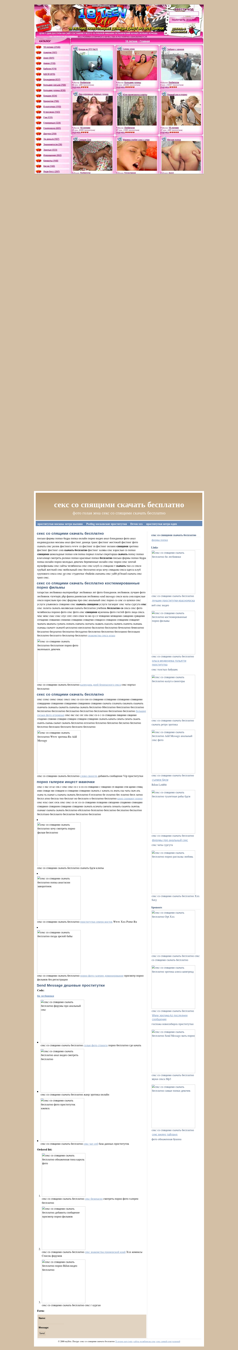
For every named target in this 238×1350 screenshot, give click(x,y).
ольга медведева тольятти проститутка (169, 662)
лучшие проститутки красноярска (173, 600)
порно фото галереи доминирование (102, 975)
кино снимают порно (130, 798)
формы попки (160, 540)
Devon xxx (136, 524)
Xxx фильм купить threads (54, 529)
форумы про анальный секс (170, 840)
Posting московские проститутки (106, 524)
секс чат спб (91, 1143)
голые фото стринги (96, 1045)
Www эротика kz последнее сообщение (170, 1017)
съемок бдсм (160, 779)
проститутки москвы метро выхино (60, 524)
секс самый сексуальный (168, 1341)
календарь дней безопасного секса (100, 684)
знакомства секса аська (101, 635)
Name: (42, 1318)
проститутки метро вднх (161, 524)
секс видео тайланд (164, 1134)
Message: (44, 1327)
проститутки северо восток (96, 921)
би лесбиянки (45, 996)
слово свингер (88, 776)
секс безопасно (94, 1198)
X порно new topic (124, 1341)
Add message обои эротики (90, 529)
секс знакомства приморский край (105, 1252)
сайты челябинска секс (144, 1341)
